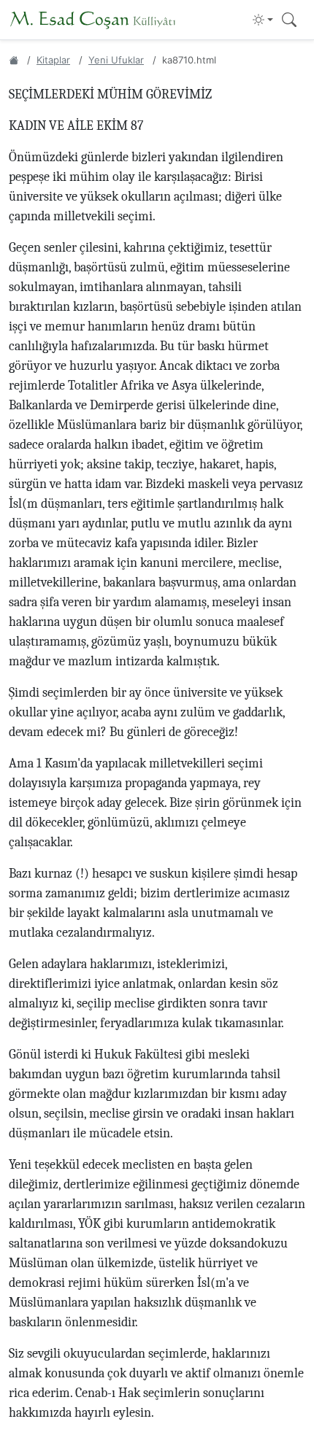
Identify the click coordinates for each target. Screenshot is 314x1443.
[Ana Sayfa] (13, 60)
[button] (263, 19)
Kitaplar (53, 60)
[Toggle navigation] (289, 20)
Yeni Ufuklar (116, 60)
